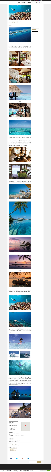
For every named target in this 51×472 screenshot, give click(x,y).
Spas (32, 2)
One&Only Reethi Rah (12, 449)
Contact (34, 0)
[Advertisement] (37, 15)
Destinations (36, 2)
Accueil (19, 2)
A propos (31, 0)
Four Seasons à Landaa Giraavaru (13, 448)
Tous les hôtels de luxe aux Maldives (13, 444)
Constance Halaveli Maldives (13, 450)
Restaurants (29, 2)
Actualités (40, 2)
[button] (25, 425)
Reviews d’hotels (23, 2)
